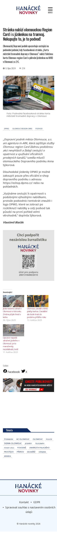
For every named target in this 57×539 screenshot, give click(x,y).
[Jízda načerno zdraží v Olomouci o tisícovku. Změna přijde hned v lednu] (13, 301)
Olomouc (38, 439)
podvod (39, 128)
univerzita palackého (39, 447)
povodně (21, 447)
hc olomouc (23, 439)
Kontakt (24, 502)
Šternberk (8, 439)
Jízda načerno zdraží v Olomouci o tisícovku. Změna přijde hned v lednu (12, 313)
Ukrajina (42, 452)
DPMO (6, 128)
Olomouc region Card (22, 128)
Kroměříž (31, 452)
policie (49, 439)
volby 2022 (9, 448)
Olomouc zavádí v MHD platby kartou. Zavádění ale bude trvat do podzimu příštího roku (37, 313)
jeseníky (28, 443)
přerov (20, 452)
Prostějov (9, 452)
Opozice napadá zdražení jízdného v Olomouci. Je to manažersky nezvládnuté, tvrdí (11, 343)
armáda (7, 456)
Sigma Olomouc (13, 443)
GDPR (36, 502)
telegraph (39, 443)
